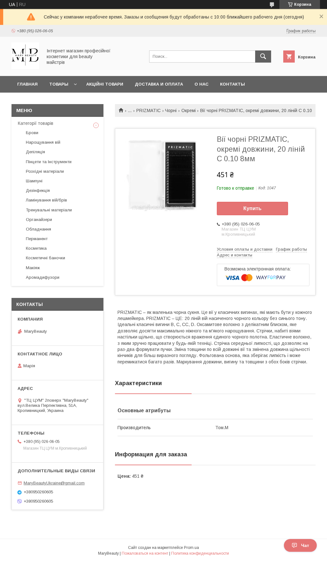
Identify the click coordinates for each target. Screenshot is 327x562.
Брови (32, 132)
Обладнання (38, 229)
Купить (252, 208)
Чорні (171, 110)
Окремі (188, 110)
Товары (58, 84)
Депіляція (35, 151)
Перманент (37, 238)
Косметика (36, 248)
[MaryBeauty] (25, 67)
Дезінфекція (38, 190)
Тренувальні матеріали (49, 210)
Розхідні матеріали (45, 171)
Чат (305, 545)
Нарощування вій (43, 142)
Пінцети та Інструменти (49, 161)
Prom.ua (191, 547)
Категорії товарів (35, 123)
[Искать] (263, 56)
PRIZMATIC (148, 110)
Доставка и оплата (159, 84)
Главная (27, 84)
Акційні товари (104, 84)
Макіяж (33, 267)
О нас (201, 84)
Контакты (232, 84)
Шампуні (34, 180)
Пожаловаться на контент (145, 553)
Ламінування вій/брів (46, 200)
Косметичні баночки (45, 257)
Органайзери (39, 219)
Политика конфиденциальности (200, 553)
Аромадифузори (42, 277)
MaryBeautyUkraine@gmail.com (54, 483)
